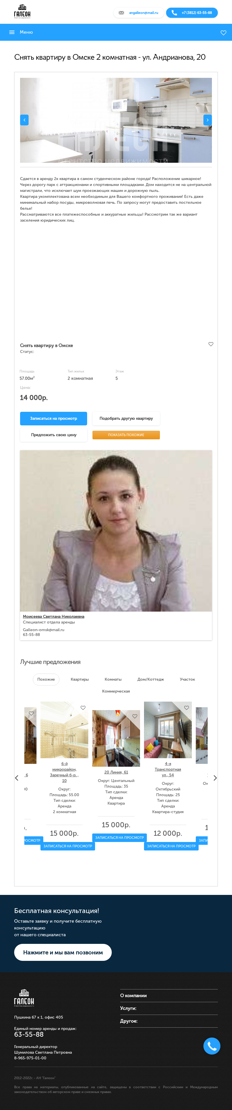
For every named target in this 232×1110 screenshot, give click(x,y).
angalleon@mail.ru (143, 13)
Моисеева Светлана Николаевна (53, 616)
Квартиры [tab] (80, 679)
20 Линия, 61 (116, 772)
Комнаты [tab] (113, 679)
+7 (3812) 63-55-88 (197, 13)
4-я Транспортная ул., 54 (168, 769)
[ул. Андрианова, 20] (116, 120)
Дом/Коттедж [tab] (151, 679)
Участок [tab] (187, 679)
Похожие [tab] (46, 679)
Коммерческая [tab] (116, 691)
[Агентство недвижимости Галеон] (22, 11)
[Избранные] (223, 33)
